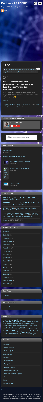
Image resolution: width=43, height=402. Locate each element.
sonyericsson (23, 331)
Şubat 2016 (6, 257)
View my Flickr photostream (11, 307)
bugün (5, 105)
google (19, 323)
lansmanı (14, 105)
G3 (27, 104)
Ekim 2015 (6, 270)
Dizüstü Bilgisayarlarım (11, 370)
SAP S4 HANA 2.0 (8, 208)
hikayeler (27, 323)
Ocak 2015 (6, 284)
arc (21, 321)
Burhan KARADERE (10, 104)
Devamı (5, 101)
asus (24, 321)
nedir (8, 328)
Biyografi (7, 364)
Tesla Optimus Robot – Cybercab (20, 161)
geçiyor (15, 323)
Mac (31, 325)
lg (17, 105)
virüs (13, 333)
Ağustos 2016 (7, 238)
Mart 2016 (6, 254)
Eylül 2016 (6, 235)
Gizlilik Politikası (9, 347)
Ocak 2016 (6, 261)
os (16, 328)
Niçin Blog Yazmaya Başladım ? (13, 373)
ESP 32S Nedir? (8, 150)
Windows (18, 333)
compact (29, 321)
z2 (32, 333)
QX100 (22, 328)
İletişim (5, 220)
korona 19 (15, 325)
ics (35, 323)
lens (27, 325)
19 (4, 321)
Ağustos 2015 (7, 277)
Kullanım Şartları (9, 351)
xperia (26, 333)
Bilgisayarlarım (8, 360)
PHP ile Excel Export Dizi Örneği (19, 168)
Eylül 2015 (6, 274)
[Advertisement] (21, 37)
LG (29, 104)
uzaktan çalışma (7, 333)
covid (33, 321)
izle (10, 105)
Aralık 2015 (6, 264)
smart (9, 331)
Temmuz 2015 (7, 280)
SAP (5, 330)
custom (37, 321)
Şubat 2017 (6, 231)
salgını (29, 328)
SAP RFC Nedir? (15, 183)
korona (10, 325)
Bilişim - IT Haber (21, 104)
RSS (5, 11)
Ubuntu (31, 330)
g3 (7, 105)
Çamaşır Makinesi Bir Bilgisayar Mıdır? (14, 156)
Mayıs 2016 (6, 248)
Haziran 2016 (7, 244)
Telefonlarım (8, 377)
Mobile (35, 325)
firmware (10, 323)
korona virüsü (22, 325)
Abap (6, 321)
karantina (5, 325)
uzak (36, 331)
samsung (34, 328)
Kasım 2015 (6, 267)
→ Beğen (6, 295)
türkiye (20, 105)
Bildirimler (6, 344)
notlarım (13, 328)
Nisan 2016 (6, 251)
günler (23, 323)
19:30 (37, 104)
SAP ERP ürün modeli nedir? (12, 203)
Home (32, 323)
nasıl (5, 328)
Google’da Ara (7, 354)
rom (26, 328)
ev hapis (5, 323)
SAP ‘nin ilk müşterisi (9, 198)
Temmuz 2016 (7, 241)
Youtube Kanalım (8, 383)
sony (15, 330)
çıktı (34, 333)
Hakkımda (6, 357)
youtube (25, 105)
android (14, 320)
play (19, 328)
